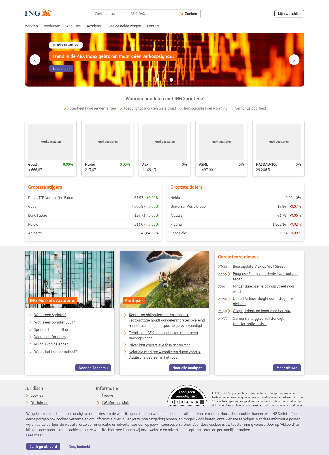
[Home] (38, 13)
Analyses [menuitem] (73, 26)
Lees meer (34, 435)
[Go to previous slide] (35, 59)
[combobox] (134, 13)
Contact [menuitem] (153, 26)
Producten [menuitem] (52, 26)
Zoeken (191, 13)
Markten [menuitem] (31, 26)
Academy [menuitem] (94, 26)
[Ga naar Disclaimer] (187, 405)
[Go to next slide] (294, 59)
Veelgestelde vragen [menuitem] (124, 26)
